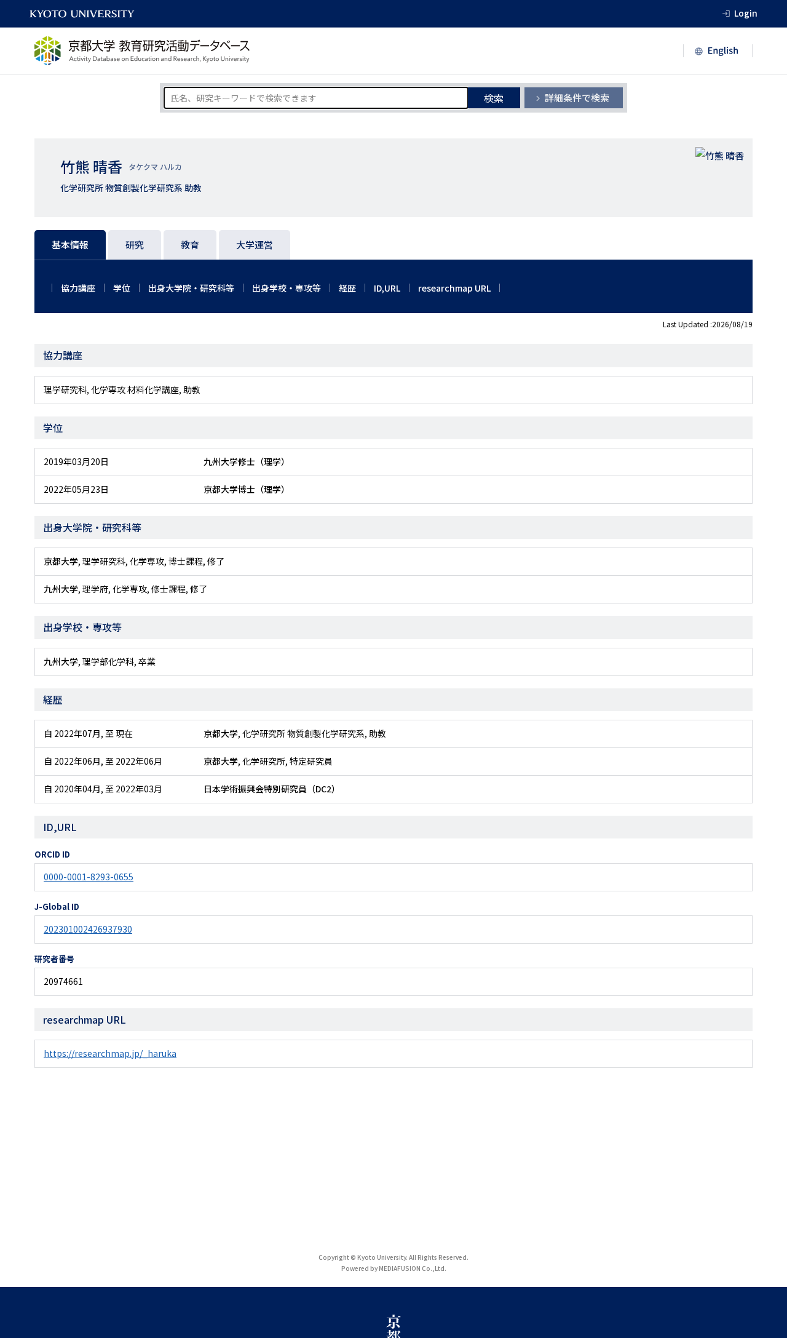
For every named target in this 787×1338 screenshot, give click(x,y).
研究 (134, 244)
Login (745, 13)
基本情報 (70, 244)
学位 (121, 288)
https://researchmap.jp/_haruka (110, 1053)
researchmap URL (454, 288)
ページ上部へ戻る (763, 1314)
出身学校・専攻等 (286, 288)
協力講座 (78, 288)
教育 (190, 244)
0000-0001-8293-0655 (88, 876)
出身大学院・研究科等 (191, 288)
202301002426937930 (88, 929)
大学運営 (254, 244)
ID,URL (387, 288)
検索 (494, 97)
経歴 (347, 288)
